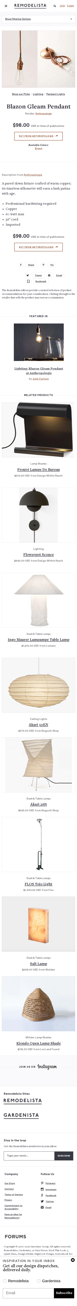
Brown (38, 148)
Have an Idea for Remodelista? (13, 1216)
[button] (55, 6)
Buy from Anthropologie (36, 136)
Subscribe (64, 1293)
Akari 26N (38, 805)
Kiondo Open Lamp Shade (38, 1044)
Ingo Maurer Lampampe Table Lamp (38, 640)
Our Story (9, 1183)
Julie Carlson (40, 379)
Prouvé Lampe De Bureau (38, 470)
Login (70, 5)
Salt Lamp (38, 964)
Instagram (51, 1189)
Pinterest (51, 1183)
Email (48, 1207)
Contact (9, 1189)
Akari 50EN (38, 725)
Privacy (8, 1200)
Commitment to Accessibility (13, 1207)
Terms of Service (13, 1194)
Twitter (50, 1201)
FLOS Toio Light (38, 884)
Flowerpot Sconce (38, 555)
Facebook (51, 1195)
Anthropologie (43, 113)
